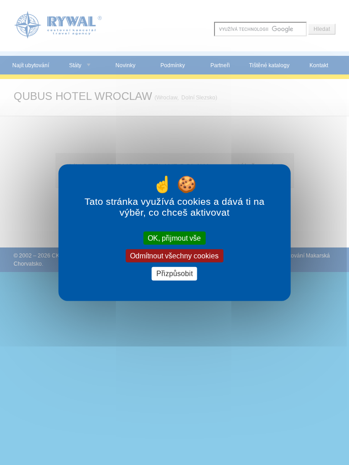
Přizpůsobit (174, 273)
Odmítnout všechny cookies (174, 256)
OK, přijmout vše (174, 238)
